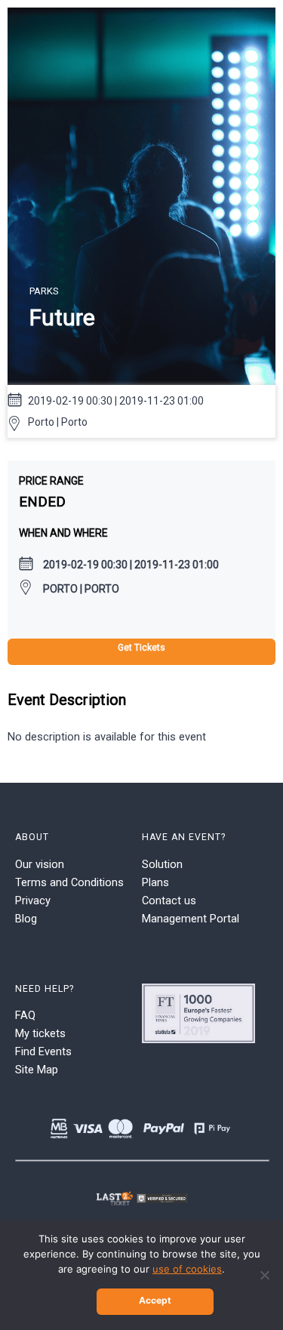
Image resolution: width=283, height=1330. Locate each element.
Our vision (39, 864)
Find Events (43, 1051)
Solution (162, 864)
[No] (264, 1274)
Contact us (169, 900)
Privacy (33, 900)
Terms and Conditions (69, 882)
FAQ (25, 1015)
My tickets (40, 1033)
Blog (26, 918)
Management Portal (190, 918)
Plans (155, 882)
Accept (155, 1300)
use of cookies (187, 1269)
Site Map (36, 1069)
